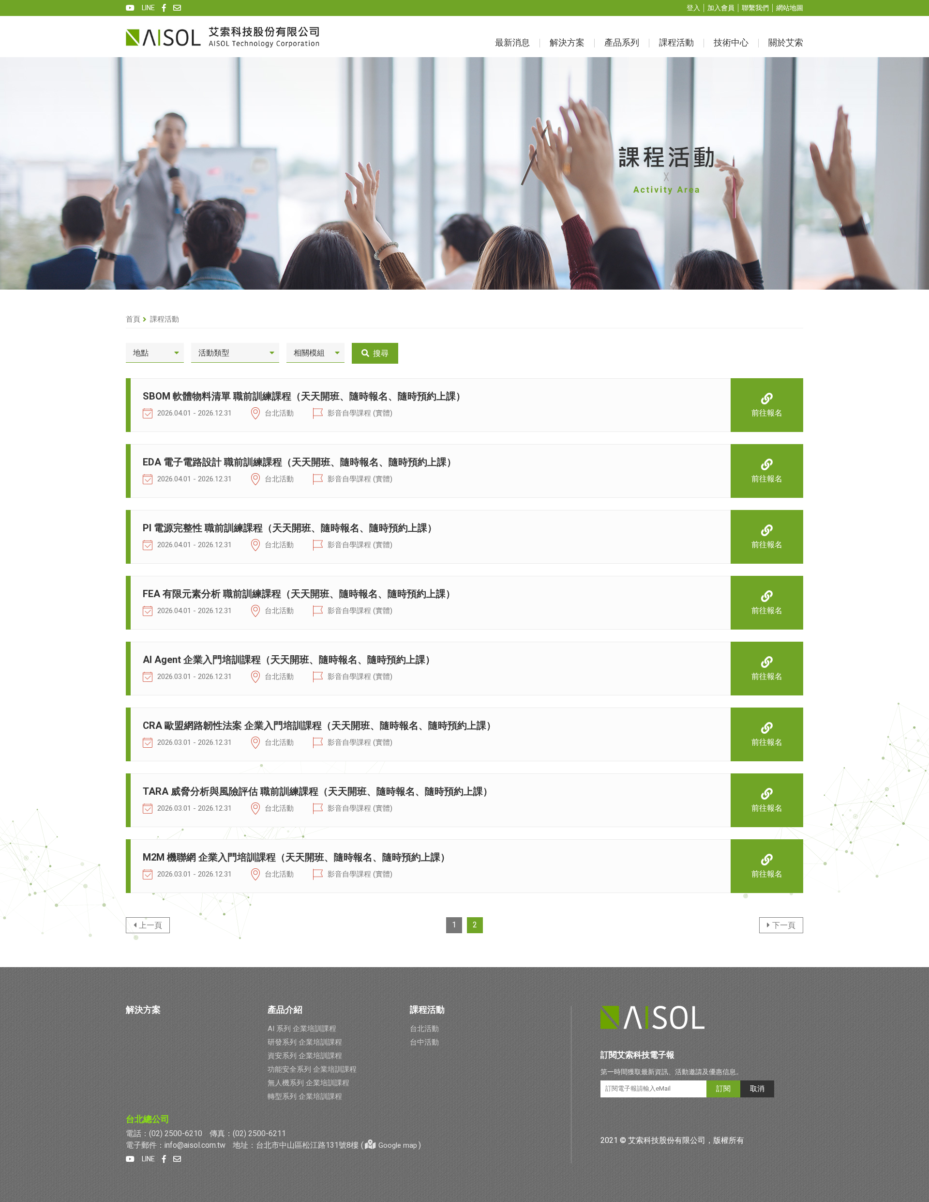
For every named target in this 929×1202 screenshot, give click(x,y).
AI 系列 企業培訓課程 (302, 1028)
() (391, 1145)
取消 (757, 1088)
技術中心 (731, 42)
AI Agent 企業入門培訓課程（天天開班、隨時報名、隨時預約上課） (289, 660)
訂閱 (723, 1088)
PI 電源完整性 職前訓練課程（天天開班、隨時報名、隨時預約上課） (290, 528)
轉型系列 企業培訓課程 (305, 1096)
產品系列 (621, 42)
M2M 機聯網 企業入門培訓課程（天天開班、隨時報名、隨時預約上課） (296, 857)
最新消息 (512, 42)
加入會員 (720, 8)
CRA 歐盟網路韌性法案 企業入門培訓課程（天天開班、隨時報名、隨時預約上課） (319, 726)
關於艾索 (785, 42)
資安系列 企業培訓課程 (305, 1055)
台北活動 (424, 1028)
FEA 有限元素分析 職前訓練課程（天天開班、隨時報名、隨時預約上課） (299, 594)
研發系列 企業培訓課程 (305, 1042)
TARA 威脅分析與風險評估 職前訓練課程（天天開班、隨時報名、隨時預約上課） (318, 792)
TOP (915, 1073)
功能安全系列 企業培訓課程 (312, 1069)
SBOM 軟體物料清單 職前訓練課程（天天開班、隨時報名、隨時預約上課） (304, 396)
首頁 (133, 319)
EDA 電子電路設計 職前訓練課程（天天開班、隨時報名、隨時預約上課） (299, 462)
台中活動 (424, 1042)
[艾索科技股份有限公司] (222, 36)
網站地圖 (789, 8)
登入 (693, 8)
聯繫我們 (755, 8)
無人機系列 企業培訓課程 (308, 1083)
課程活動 (676, 42)
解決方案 (567, 42)
